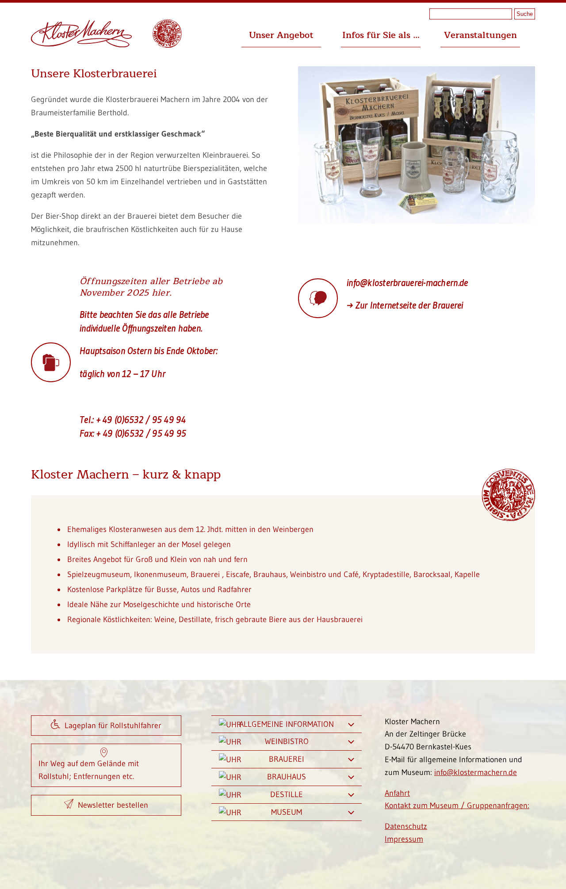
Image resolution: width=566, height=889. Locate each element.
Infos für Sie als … (381, 35)
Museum (286, 812)
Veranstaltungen (480, 35)
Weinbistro (287, 741)
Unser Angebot (281, 35)
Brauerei (286, 759)
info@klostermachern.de (475, 772)
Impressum (404, 839)
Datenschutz (406, 826)
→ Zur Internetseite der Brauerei (405, 305)
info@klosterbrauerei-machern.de (407, 282)
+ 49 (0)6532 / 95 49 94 (141, 419)
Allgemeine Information (286, 724)
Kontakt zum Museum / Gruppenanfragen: (457, 805)
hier (160, 292)
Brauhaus (286, 777)
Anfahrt (397, 793)
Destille (286, 794)
